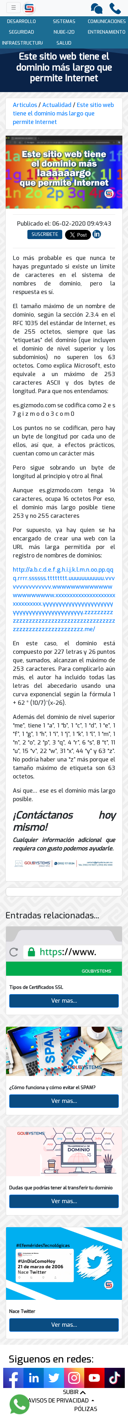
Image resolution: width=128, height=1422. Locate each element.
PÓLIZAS (85, 1409)
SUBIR (71, 1392)
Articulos (25, 105)
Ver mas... (64, 1000)
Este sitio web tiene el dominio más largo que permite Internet (63, 113)
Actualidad (56, 105)
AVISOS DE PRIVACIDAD (59, 1400)
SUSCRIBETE (45, 234)
